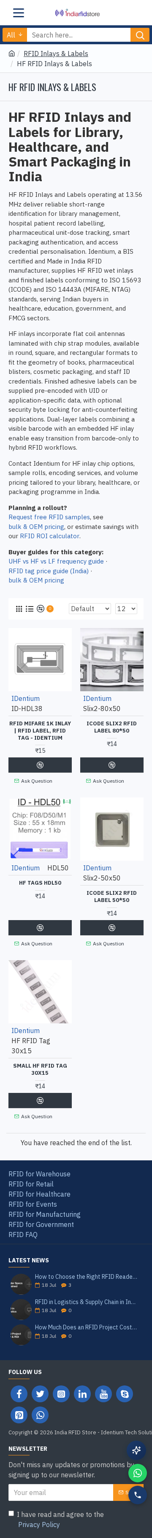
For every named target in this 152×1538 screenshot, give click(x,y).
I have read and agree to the (60, 1519)
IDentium (25, 698)
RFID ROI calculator (49, 536)
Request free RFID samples (49, 517)
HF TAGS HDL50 (40, 883)
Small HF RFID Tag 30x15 (40, 1069)
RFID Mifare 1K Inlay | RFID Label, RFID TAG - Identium (40, 730)
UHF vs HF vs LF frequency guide (56, 561)
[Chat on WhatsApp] (137, 1473)
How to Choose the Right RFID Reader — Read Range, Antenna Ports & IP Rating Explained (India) (86, 1277)
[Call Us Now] (137, 1495)
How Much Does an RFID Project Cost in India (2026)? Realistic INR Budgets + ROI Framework (86, 1327)
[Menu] (18, 13)
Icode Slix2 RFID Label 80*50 (112, 727)
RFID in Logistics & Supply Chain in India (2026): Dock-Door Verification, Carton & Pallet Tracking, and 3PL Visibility (86, 1302)
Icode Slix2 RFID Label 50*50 (112, 897)
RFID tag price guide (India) (48, 571)
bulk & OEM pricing (36, 527)
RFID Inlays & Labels (56, 53)
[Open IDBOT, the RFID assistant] (136, 1450)
